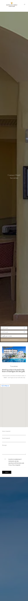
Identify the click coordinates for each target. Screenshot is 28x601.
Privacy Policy (11, 465)
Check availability (14, 339)
